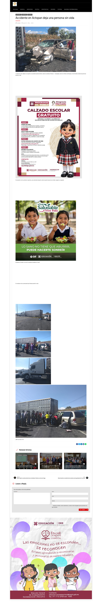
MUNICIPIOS (30, 9)
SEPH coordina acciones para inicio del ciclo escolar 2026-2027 (51, 466)
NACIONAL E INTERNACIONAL (71, 9)
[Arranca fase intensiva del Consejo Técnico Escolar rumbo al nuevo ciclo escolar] (75, 461)
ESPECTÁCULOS (45, 9)
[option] (51, 49)
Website (53, 500)
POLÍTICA (37, 9)
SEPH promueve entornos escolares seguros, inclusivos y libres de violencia (25, 466)
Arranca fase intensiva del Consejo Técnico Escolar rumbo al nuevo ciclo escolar (75, 466)
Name (53, 491)
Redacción (33, 463)
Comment (15, 491)
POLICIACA (15, 9)
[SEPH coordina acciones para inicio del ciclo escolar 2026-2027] (51, 461)
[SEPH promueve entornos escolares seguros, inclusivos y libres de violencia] (26, 461)
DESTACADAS (18, 14)
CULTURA (60, 9)
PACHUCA (22, 9)
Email (53, 496)
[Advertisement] (51, 85)
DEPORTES (53, 9)
